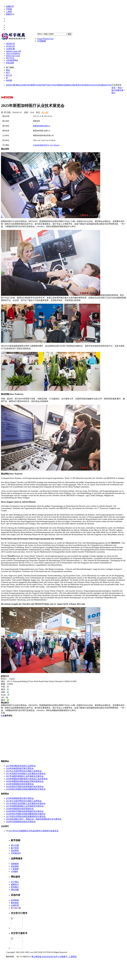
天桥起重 (10, 49)
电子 (8, 73)
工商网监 (73, 957)
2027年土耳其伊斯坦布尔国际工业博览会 (24, 771)
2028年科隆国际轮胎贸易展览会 (20, 784)
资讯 (80, 85)
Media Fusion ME (13, 51)
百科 (93, 85)
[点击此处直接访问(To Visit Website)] (7, 100)
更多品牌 (10, 63)
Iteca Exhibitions (13, 53)
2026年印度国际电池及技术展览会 (21, 822)
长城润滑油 (12, 60)
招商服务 (15, 864)
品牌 (70, 85)
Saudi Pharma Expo (45, 39)
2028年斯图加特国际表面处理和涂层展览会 (25, 781)
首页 (11, 85)
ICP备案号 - (63, 957)
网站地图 (15, 890)
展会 (8, 70)
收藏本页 (10, 6)
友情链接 (15, 900)
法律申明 (15, 905)
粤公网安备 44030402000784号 (44, 957)
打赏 (3, 713)
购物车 (9, 14)
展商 (38, 85)
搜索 (69, 34)
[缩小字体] (5, 112)
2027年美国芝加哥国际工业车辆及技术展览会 (26, 773)
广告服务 (15, 869)
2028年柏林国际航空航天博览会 (20, 768)
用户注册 (15, 845)
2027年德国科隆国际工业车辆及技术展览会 (25, 776)
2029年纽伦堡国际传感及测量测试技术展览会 (26, 789)
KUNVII (10, 58)
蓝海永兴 (10, 44)
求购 (60, 85)
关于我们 (15, 882)
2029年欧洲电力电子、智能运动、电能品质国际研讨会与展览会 (34, 819)
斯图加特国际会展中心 (41, 126)
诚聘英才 (15, 884)
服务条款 (15, 903)
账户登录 (15, 848)
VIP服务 (14, 871)
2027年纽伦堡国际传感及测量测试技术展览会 (26, 816)
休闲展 (9, 80)
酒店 (106, 85)
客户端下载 (16, 908)
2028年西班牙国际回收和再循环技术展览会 (25, 786)
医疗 (113, 93)
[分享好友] (116, 85)
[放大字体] (2, 112)
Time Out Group (13, 56)
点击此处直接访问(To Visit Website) (46, 145)
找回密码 (15, 851)
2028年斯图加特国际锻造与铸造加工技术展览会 (27, 779)
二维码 (9, 12)
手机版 (9, 9)
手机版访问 (16, 853)
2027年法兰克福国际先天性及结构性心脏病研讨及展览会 (34, 831)
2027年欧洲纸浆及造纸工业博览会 (21, 766)
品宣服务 (15, 866)
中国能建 (41, 41)
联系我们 (15, 887)
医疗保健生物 (117, 90)
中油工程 (10, 46)
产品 (50, 85)
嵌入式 (9, 75)
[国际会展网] (19, 37)
